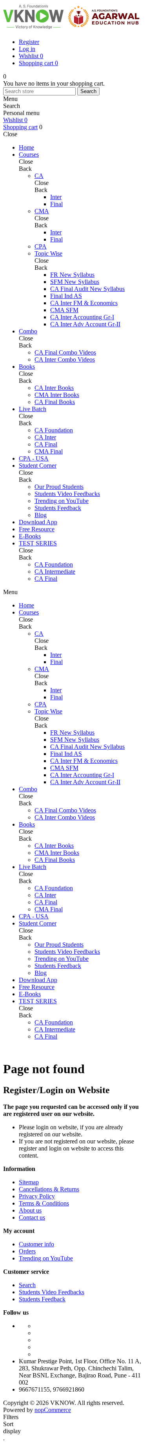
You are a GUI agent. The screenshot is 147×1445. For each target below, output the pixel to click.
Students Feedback (42, 1299)
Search (88, 91)
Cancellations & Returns (49, 1189)
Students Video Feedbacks (51, 1292)
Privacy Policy (37, 1196)
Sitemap (29, 1182)
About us (30, 1210)
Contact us (32, 1217)
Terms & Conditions (44, 1203)
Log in (27, 49)
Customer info (36, 1244)
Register (29, 41)
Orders (27, 1251)
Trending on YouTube (46, 1258)
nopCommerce (52, 1410)
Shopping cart (20, 127)
